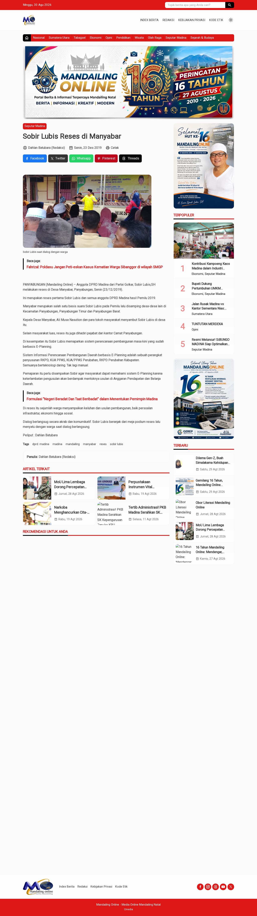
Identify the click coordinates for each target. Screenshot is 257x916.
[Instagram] (208, 887)
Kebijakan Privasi (191, 20)
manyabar (89, 444)
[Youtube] (223, 887)
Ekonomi (95, 37)
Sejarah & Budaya (202, 37)
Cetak (115, 148)
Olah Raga (154, 37)
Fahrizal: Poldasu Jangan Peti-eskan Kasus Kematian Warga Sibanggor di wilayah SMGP (95, 267)
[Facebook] (200, 887)
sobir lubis (116, 444)
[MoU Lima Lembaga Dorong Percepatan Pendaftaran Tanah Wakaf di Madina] (37, 488)
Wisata (139, 37)
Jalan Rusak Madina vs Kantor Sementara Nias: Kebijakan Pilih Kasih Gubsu (211, 308)
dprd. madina (40, 444)
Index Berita (149, 20)
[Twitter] (230, 887)
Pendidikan (123, 37)
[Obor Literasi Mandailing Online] (185, 509)
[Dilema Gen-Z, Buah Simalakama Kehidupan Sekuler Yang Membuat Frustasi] (185, 464)
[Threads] (215, 887)
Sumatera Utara (59, 37)
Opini (109, 37)
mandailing (73, 444)
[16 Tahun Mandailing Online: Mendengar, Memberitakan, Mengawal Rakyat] (185, 553)
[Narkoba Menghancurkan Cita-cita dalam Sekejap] (37, 513)
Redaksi (168, 20)
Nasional (39, 37)
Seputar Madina (176, 37)
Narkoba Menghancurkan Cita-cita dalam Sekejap (70, 512)
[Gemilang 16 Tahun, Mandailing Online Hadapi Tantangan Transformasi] (185, 486)
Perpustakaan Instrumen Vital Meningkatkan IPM (142, 487)
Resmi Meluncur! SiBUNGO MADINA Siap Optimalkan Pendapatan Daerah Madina (211, 344)
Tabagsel (80, 37)
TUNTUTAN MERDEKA (207, 324)
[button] (229, 5)
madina (57, 444)
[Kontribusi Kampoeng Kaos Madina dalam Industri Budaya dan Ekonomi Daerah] (204, 241)
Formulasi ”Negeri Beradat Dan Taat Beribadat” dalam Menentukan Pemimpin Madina (92, 399)
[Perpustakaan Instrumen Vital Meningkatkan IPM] (111, 488)
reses (103, 444)
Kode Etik (216, 20)
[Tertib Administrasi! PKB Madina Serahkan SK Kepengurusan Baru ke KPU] (111, 513)
